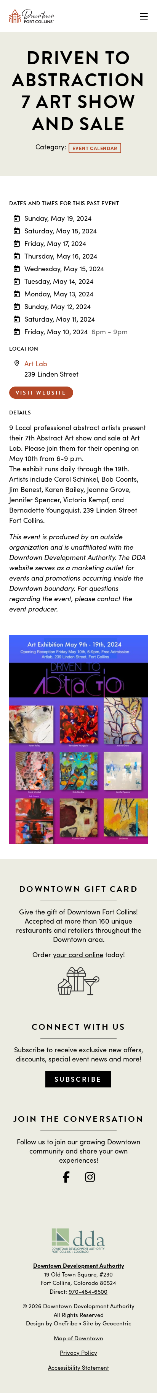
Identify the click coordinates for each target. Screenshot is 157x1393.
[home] (32, 16)
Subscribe (78, 1079)
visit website (41, 393)
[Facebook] (66, 1177)
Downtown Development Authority (78, 1265)
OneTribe (65, 1323)
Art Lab (35, 363)
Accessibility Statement (78, 1367)
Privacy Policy (78, 1352)
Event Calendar (94, 148)
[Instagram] (90, 1177)
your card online (78, 954)
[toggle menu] (144, 16)
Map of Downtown (78, 1338)
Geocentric (117, 1323)
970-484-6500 (88, 1291)
